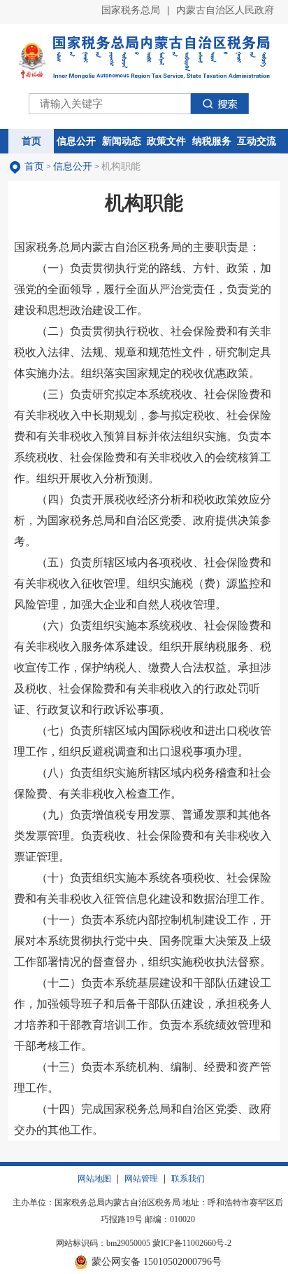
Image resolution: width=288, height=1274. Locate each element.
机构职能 (121, 166)
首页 (34, 166)
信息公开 (72, 166)
